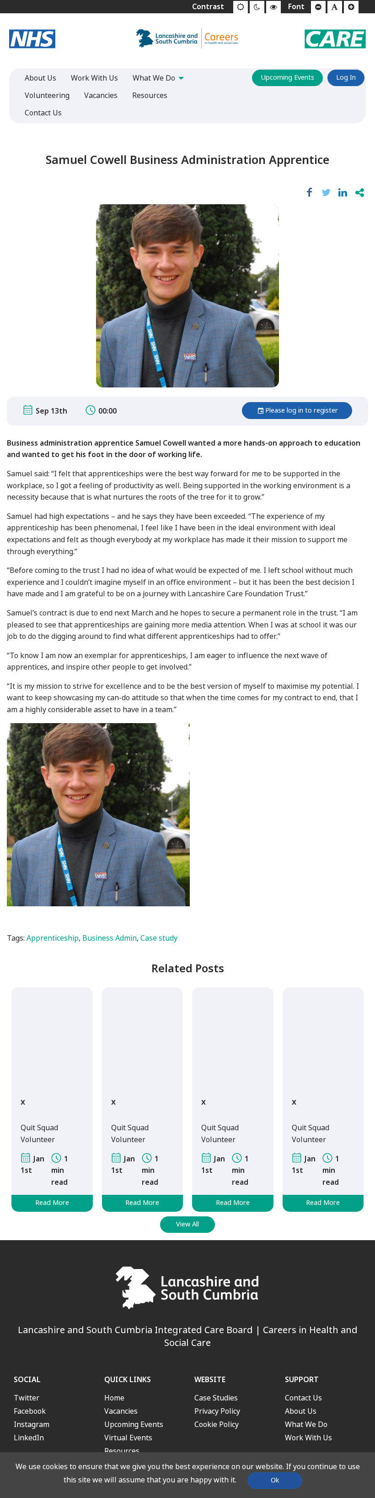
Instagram (31, 1424)
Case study (158, 938)
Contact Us (303, 1398)
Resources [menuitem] (149, 95)
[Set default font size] (334, 7)
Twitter (26, 1398)
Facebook (30, 1411)
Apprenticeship (53, 938)
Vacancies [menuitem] (101, 95)
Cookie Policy (216, 1424)
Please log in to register (301, 410)
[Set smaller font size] (318, 7)
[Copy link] (360, 192)
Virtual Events (128, 1438)
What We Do (306, 1424)
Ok (275, 1480)
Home (114, 1398)
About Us (300, 1411)
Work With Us (308, 1438)
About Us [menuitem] (40, 78)
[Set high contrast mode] (273, 7)
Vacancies (121, 1411)
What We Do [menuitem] (154, 78)
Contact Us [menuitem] (43, 113)
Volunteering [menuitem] (47, 95)
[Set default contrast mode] (240, 7)
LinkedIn (29, 1438)
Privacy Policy (217, 1411)
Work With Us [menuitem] (94, 78)
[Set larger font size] (351, 7)
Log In (346, 77)
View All (187, 1224)
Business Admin (109, 938)
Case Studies (216, 1398)
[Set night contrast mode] (257, 7)
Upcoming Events (287, 77)
